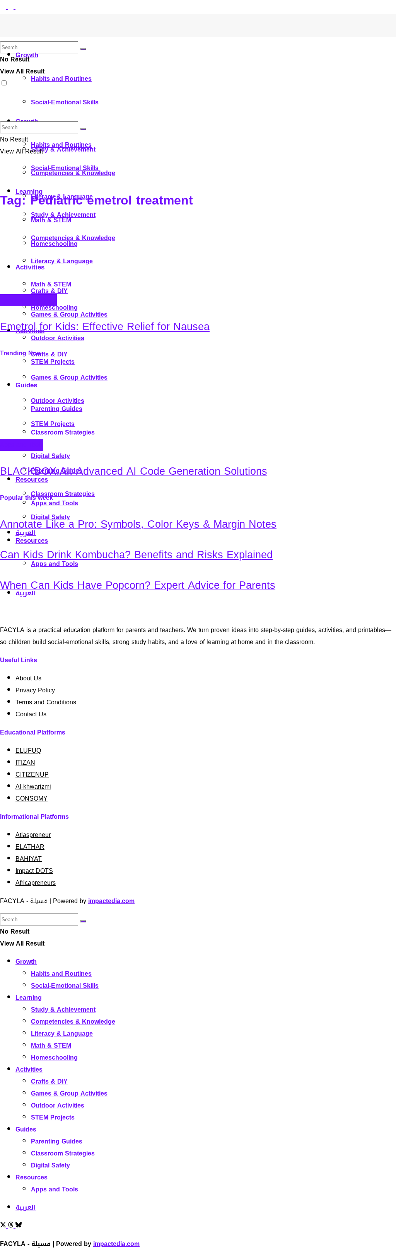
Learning (28, 998)
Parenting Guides (56, 1141)
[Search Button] (83, 49)
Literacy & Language (62, 1034)
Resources (31, 540)
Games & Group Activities (69, 1093)
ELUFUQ (28, 751)
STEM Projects (53, 1117)
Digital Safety (50, 456)
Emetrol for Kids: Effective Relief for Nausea (105, 327)
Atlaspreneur (33, 835)
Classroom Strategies (63, 494)
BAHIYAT (28, 859)
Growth (26, 55)
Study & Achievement (63, 215)
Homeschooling (54, 308)
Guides (25, 1129)
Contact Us (30, 714)
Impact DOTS (34, 871)
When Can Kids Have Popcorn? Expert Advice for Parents (137, 585)
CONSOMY (31, 798)
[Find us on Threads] (11, 7)
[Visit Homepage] (13, 35)
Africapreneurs (35, 883)
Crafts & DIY (49, 354)
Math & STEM (51, 1045)
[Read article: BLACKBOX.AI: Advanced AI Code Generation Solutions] (198, 402)
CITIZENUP (32, 775)
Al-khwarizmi (33, 786)
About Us (28, 678)
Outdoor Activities (57, 338)
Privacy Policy (35, 690)
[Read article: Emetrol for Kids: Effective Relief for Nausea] (198, 257)
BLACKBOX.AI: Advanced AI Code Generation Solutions (133, 471)
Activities (29, 1069)
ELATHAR (29, 847)
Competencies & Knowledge (73, 1022)
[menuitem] (25, 1207)
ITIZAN (25, 763)
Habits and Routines (61, 79)
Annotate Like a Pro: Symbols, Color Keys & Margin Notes (138, 524)
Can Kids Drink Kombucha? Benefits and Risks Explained (136, 555)
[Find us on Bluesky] (18, 7)
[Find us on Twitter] (4, 7)
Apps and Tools (21, 445)
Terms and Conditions (45, 702)
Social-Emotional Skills (65, 102)
